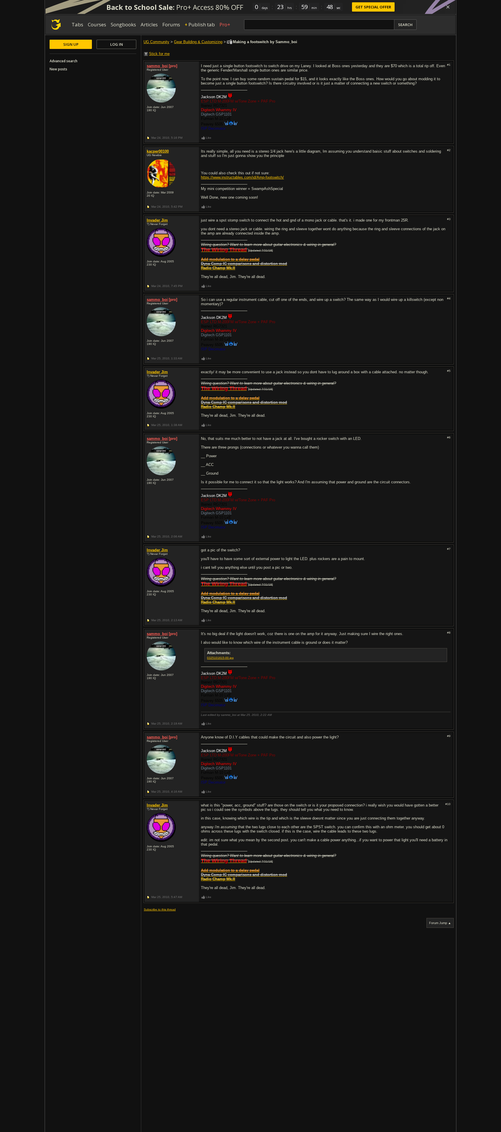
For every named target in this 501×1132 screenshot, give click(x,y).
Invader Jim (157, 220)
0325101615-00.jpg (220, 657)
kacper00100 (158, 151)
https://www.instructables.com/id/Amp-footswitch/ (242, 177)
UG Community (156, 42)
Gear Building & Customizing (198, 42)
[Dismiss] (448, 7)
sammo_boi (157, 66)
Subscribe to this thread (160, 909)
